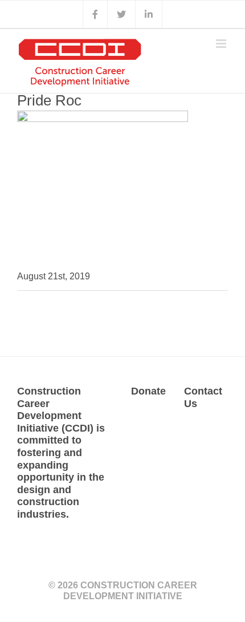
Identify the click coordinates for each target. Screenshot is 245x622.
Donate (148, 391)
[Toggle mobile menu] (222, 44)
